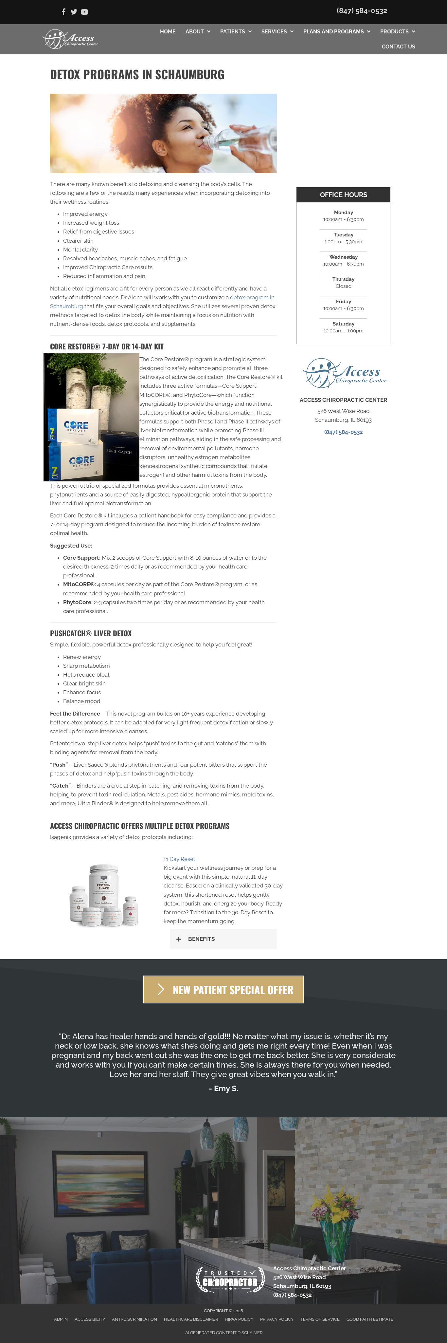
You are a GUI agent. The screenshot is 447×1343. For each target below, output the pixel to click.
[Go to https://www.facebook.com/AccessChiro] (63, 13)
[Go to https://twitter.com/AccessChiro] (74, 13)
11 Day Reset (180, 859)
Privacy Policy (277, 1319)
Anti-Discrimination (134, 1319)
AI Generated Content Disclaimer (223, 1332)
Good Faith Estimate (370, 1319)
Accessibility (90, 1319)
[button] (223, 939)
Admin (61, 1319)
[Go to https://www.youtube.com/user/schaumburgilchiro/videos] (84, 13)
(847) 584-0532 (362, 10)
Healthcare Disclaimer (191, 1319)
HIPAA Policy (239, 1319)
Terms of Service (320, 1319)
